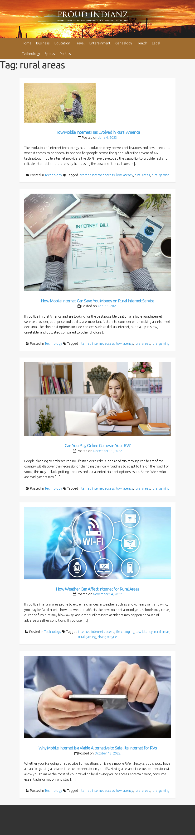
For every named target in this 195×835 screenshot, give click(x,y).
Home (26, 43)
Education (62, 43)
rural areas (142, 175)
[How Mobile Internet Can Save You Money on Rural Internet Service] (97, 242)
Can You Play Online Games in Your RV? (98, 445)
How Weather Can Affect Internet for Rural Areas (97, 589)
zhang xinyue (107, 637)
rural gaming (160, 175)
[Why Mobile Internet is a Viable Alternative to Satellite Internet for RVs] (97, 697)
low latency (124, 175)
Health (142, 43)
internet (85, 175)
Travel (80, 43)
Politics (65, 54)
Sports (50, 54)
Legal (156, 43)
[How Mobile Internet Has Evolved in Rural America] (60, 102)
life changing (125, 632)
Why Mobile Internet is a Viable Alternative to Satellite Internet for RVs (98, 747)
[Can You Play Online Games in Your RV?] (97, 399)
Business (43, 43)
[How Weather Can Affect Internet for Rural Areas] (97, 543)
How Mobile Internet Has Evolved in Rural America (97, 132)
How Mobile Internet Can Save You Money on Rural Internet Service (97, 300)
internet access (103, 175)
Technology (31, 54)
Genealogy (123, 43)
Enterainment (100, 43)
